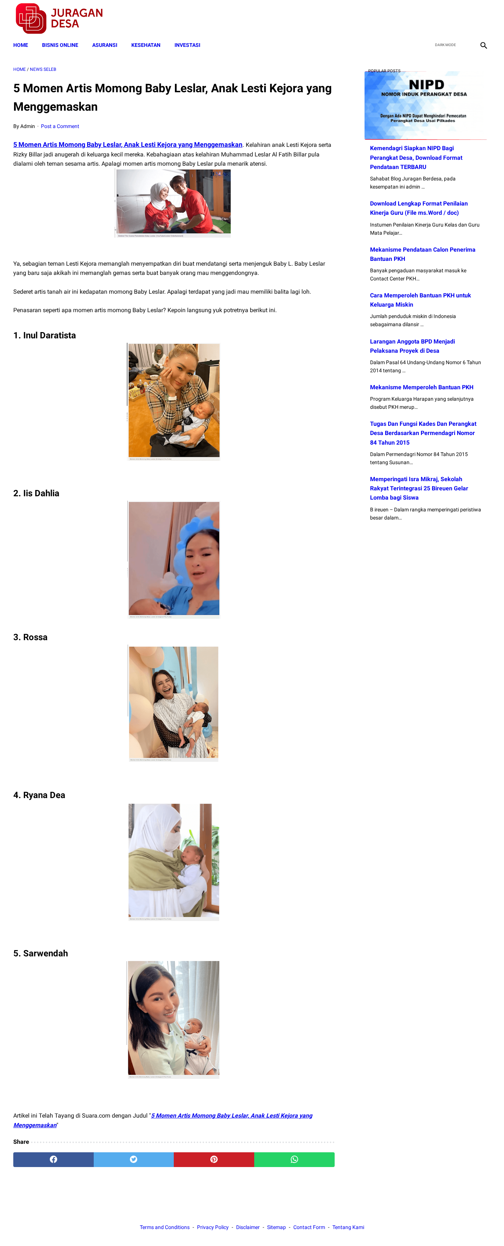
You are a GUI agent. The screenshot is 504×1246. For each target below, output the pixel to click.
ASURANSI (104, 45)
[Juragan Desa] (64, 18)
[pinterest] (214, 1159)
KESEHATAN (145, 45)
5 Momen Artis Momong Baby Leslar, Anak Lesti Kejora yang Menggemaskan (127, 144)
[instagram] (483, 19)
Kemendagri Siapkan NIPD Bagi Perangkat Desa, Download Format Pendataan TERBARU (416, 157)
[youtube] (465, 19)
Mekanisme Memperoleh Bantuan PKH (421, 387)
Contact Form (309, 1227)
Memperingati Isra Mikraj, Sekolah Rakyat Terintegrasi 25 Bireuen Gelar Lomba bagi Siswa (419, 488)
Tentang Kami (348, 1227)
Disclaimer (248, 1227)
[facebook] (431, 19)
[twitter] (448, 19)
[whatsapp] (294, 1159)
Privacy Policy (213, 1227)
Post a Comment (60, 126)
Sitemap (276, 1227)
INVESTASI (187, 45)
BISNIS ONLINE (60, 45)
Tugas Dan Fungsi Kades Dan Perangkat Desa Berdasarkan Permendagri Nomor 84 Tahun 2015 (423, 433)
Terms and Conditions (165, 1227)
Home (20, 45)
